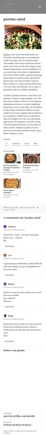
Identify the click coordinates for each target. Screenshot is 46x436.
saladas (12, 210)
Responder (9, 246)
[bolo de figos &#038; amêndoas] (12, 183)
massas (6, 210)
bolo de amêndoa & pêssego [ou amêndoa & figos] (12, 167)
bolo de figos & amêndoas (9, 191)
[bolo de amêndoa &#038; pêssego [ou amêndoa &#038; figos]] (12, 158)
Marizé (11, 284)
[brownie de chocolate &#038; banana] (31, 158)
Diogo (10, 316)
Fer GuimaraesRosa (28, 208)
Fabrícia (12, 226)
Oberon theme (8, 431)
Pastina (7, 54)
